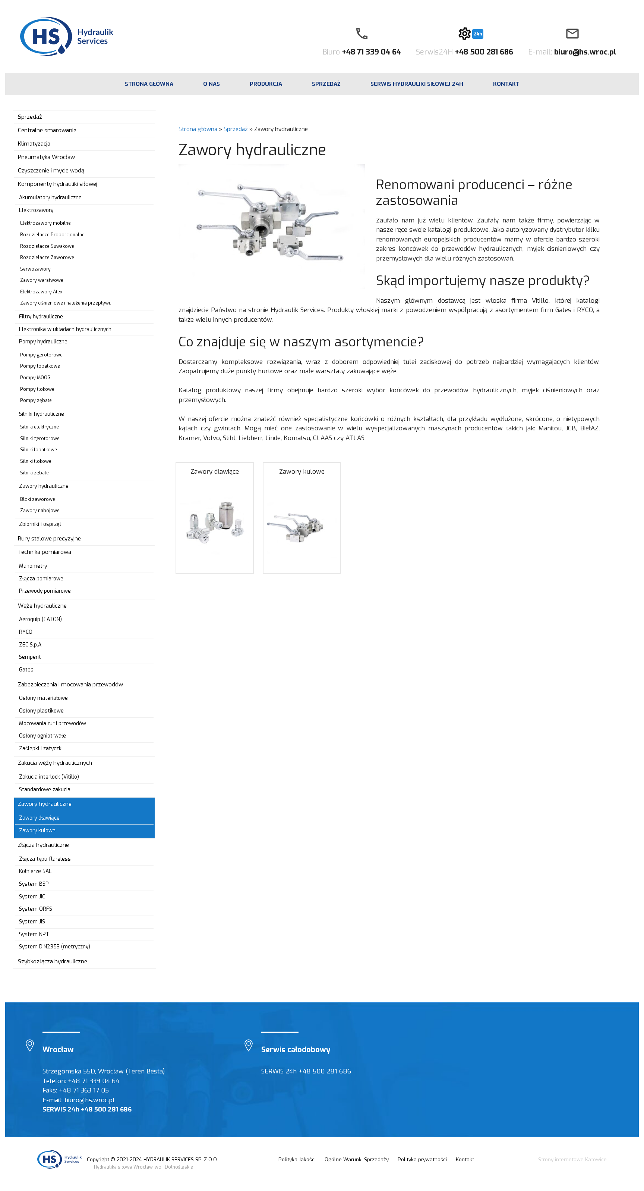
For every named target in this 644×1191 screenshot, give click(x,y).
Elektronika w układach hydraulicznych (65, 329)
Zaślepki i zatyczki (41, 748)
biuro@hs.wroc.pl (585, 52)
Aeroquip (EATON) (40, 619)
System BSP (34, 884)
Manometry (33, 566)
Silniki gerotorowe (40, 439)
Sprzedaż (326, 84)
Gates (26, 669)
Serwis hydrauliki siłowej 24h (416, 84)
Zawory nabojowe (40, 511)
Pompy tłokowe (37, 389)
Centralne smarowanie (47, 130)
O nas (211, 84)
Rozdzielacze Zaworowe (47, 258)
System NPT (34, 934)
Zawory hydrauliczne (44, 486)
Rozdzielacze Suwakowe (47, 246)
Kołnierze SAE (35, 871)
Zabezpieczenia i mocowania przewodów (70, 684)
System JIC (32, 896)
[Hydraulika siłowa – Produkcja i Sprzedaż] (60, 1159)
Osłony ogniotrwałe (42, 735)
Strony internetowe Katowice (572, 1159)
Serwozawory (35, 269)
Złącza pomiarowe (41, 578)
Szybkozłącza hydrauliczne (52, 961)
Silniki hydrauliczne (41, 414)
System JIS (32, 921)
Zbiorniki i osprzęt (40, 524)
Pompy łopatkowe (40, 366)
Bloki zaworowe (37, 499)
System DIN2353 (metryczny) (54, 946)
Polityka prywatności (422, 1159)
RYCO (25, 632)
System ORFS (35, 909)
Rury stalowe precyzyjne (49, 538)
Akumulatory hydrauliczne (50, 197)
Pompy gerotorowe (41, 355)
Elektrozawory (36, 210)
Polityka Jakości (297, 1159)
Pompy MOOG (35, 378)
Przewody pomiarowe (45, 591)
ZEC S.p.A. (30, 644)
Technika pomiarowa (44, 552)
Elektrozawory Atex (41, 292)
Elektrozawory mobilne (45, 223)
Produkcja (266, 84)
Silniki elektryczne (39, 427)
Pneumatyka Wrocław (46, 157)
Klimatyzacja (34, 143)
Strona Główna (149, 84)
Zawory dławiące (214, 471)
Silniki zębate (34, 473)
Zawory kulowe (302, 471)
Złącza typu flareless (45, 859)
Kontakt (506, 84)
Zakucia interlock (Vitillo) (49, 776)
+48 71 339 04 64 (371, 52)
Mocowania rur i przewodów (52, 723)
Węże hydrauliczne (42, 605)
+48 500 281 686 (484, 52)
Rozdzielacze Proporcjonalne (52, 235)
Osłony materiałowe (43, 698)
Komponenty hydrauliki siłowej (57, 184)
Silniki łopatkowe (38, 450)
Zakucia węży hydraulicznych (55, 763)
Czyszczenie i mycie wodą (51, 170)
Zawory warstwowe (41, 280)
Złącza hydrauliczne (43, 845)
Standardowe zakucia (44, 789)
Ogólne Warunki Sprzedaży (357, 1159)
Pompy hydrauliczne (43, 341)
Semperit (30, 657)
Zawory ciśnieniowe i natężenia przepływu (65, 303)
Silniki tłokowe (35, 461)
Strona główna (198, 129)
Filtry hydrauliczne (41, 316)
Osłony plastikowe (41, 710)
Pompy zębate (36, 400)
